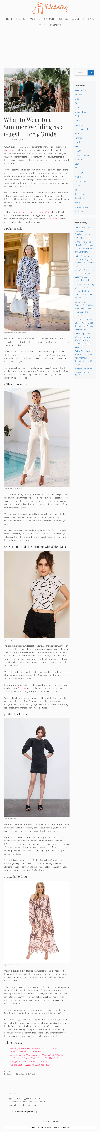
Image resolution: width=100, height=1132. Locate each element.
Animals (78, 94)
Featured (79, 133)
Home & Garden (82, 155)
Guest (22, 1074)
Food (77, 142)
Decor (78, 120)
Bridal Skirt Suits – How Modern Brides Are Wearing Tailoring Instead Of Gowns (84, 358)
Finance (20, 19)
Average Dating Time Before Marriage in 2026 (84, 371)
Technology (80, 194)
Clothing (9, 1074)
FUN (77, 146)
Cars (77, 107)
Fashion (17, 1074)
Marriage (79, 172)
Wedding (33, 1074)
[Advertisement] (50, 46)
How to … (79, 159)
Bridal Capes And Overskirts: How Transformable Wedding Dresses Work (83, 340)
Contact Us (55, 25)
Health (78, 151)
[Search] (91, 73)
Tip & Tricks (80, 198)
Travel (42, 25)
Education (79, 125)
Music (32, 19)
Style (91, 19)
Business (63, 19)
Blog (77, 99)
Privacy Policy (46, 1127)
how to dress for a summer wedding (33, 212)
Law (77, 163)
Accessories (80, 90)
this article (52, 218)
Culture (78, 116)
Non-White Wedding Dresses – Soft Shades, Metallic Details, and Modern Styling (84, 291)
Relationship (80, 181)
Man (77, 168)
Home (9, 19)
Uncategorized (81, 207)
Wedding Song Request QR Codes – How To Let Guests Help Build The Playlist (84, 309)
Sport (77, 185)
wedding (7, 150)
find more (22, 688)
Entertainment (46, 19)
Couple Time (78, 19)
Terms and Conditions (61, 1127)
